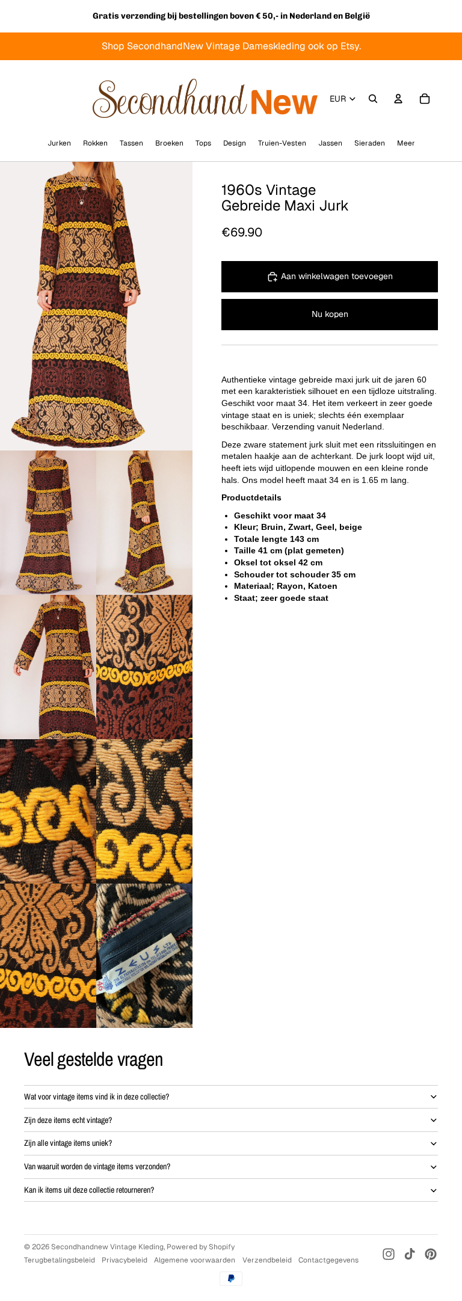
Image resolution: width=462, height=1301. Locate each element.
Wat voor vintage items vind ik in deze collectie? (96, 1096)
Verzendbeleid (267, 1260)
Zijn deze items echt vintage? (68, 1120)
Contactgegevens (328, 1260)
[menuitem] (406, 143)
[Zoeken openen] (373, 98)
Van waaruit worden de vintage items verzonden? (97, 1166)
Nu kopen (330, 314)
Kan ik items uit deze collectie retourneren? (89, 1189)
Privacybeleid (124, 1260)
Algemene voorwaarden (194, 1260)
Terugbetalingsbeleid (59, 1260)
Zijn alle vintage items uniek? (68, 1142)
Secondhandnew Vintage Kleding (107, 1247)
